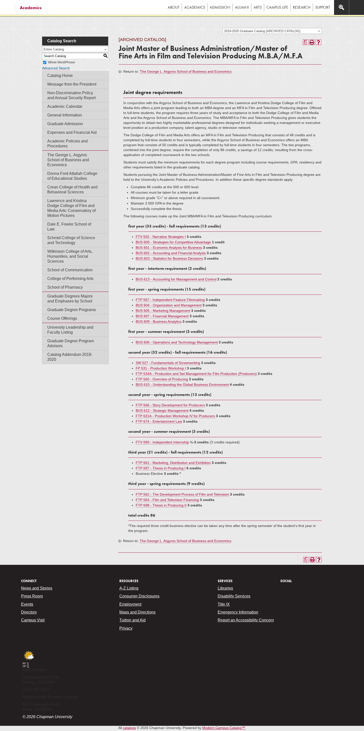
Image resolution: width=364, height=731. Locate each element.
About (174, 7)
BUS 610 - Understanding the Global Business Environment (182, 385)
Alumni (242, 7)
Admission (220, 7)
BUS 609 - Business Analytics (159, 321)
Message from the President (71, 84)
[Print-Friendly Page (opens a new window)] (312, 42)
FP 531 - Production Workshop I (161, 368)
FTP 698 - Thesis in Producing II (161, 505)
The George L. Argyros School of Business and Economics (68, 160)
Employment (130, 604)
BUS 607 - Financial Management (162, 316)
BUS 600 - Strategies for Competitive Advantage (173, 242)
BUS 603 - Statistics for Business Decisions (169, 258)
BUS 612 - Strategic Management (162, 410)
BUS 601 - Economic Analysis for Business (169, 248)
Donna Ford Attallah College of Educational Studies (72, 176)
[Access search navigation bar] (341, 7)
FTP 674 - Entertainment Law (159, 421)
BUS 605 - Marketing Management (163, 311)
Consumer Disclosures (139, 596)
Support (322, 7)
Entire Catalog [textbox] (54, 49)
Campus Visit (33, 620)
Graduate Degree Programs (71, 310)
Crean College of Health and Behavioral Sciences (72, 189)
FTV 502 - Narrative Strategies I (161, 237)
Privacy (125, 628)
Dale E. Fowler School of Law (69, 226)
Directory (29, 612)
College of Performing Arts (70, 278)
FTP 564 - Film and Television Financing (167, 500)
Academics (31, 7)
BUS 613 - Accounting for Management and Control (176, 279)
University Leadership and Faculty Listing (70, 329)
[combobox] (272, 31)
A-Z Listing (128, 588)
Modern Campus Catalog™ (223, 728)
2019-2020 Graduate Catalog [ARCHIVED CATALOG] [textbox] (262, 31)
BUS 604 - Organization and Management (169, 305)
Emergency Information (238, 612)
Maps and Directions (137, 612)
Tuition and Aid (132, 620)
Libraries (225, 588)
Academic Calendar (64, 106)
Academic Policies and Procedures (67, 143)
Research (302, 7)
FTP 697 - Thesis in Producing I (160, 468)
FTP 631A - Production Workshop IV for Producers (175, 416)
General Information (64, 115)
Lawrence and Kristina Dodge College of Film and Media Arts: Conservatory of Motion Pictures (71, 208)
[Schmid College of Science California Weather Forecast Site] (29, 660)
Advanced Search (56, 68)
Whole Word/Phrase (61, 62)
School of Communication (70, 270)
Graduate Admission (65, 124)
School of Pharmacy (65, 287)
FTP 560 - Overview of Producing (162, 379)
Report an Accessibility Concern (246, 620)
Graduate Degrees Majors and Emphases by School (70, 298)
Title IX (224, 604)
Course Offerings (62, 318)
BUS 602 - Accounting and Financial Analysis (171, 253)
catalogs (129, 728)
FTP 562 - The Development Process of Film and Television (182, 494)
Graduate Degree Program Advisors (70, 343)
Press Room (32, 596)
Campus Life (277, 7)
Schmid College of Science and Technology (71, 240)
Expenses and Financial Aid (72, 132)
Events (27, 604)
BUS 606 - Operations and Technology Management (177, 342)
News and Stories (36, 588)
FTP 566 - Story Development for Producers (170, 405)
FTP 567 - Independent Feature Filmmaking (170, 300)
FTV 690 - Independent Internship (162, 442)
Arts (258, 7)
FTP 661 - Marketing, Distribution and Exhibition (173, 463)
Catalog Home (60, 75)
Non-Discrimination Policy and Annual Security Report (71, 95)
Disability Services (234, 596)
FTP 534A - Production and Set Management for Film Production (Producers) (196, 374)
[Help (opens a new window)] (318, 42)
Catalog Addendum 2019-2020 (69, 357)
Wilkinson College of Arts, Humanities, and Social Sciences (69, 256)
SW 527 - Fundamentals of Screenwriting (168, 363)
